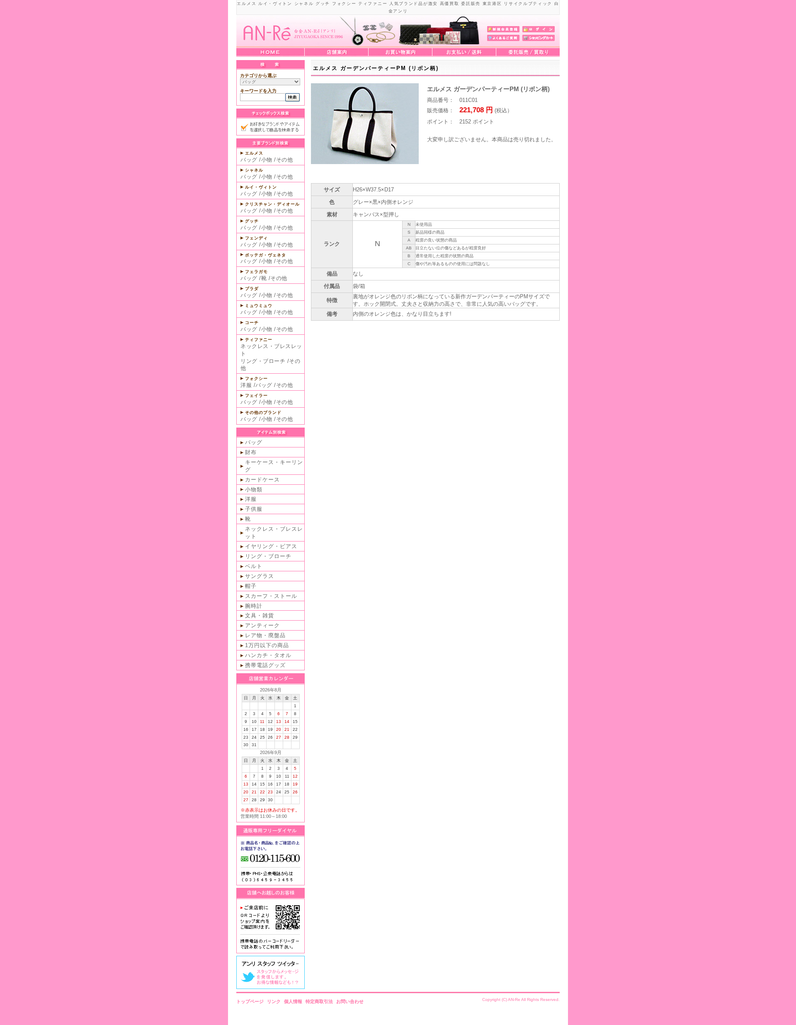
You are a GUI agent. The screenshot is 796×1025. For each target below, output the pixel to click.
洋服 (246, 385)
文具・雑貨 (259, 615)
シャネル (254, 170)
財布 (251, 452)
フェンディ (256, 238)
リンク (274, 1001)
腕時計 (253, 606)
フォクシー (256, 378)
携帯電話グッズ (265, 665)
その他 (284, 160)
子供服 (253, 509)
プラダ (252, 288)
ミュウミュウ (258, 305)
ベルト (253, 566)
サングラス (259, 576)
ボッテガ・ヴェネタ (265, 255)
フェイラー (256, 395)
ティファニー (258, 339)
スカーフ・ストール (271, 596)
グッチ (252, 221)
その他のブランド (263, 412)
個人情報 (293, 1001)
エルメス (254, 153)
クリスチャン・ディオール (272, 204)
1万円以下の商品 (267, 645)
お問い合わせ (350, 1001)
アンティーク (262, 625)
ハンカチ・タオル (268, 655)
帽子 (251, 586)
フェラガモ (256, 271)
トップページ (250, 1001)
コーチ (252, 322)
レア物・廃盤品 (265, 635)
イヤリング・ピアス (271, 546)
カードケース (262, 479)
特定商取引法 (319, 1001)
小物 (266, 160)
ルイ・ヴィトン (261, 187)
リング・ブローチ (262, 361)
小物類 (253, 489)
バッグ (248, 160)
